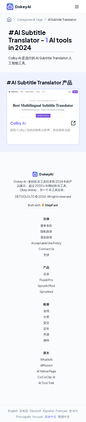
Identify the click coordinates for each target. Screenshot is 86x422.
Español (48, 411)
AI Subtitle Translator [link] (62, 19)
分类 (46, 317)
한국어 (73, 411)
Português (23, 416)
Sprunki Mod (46, 286)
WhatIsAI (46, 359)
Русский (38, 416)
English (13, 411)
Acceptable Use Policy (46, 243)
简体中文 (50, 416)
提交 (46, 322)
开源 (46, 334)
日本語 (23, 411)
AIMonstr (46, 365)
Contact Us (46, 249)
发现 (46, 311)
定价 (46, 328)
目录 (46, 274)
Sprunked (46, 291)
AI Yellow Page (46, 371)
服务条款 (46, 225)
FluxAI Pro (46, 280)
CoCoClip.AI (46, 377)
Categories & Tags (30, 19)
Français (61, 411)
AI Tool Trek (46, 383)
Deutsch (35, 411)
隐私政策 (46, 231)
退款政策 (46, 237)
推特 (46, 340)
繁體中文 (64, 416)
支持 (46, 255)
